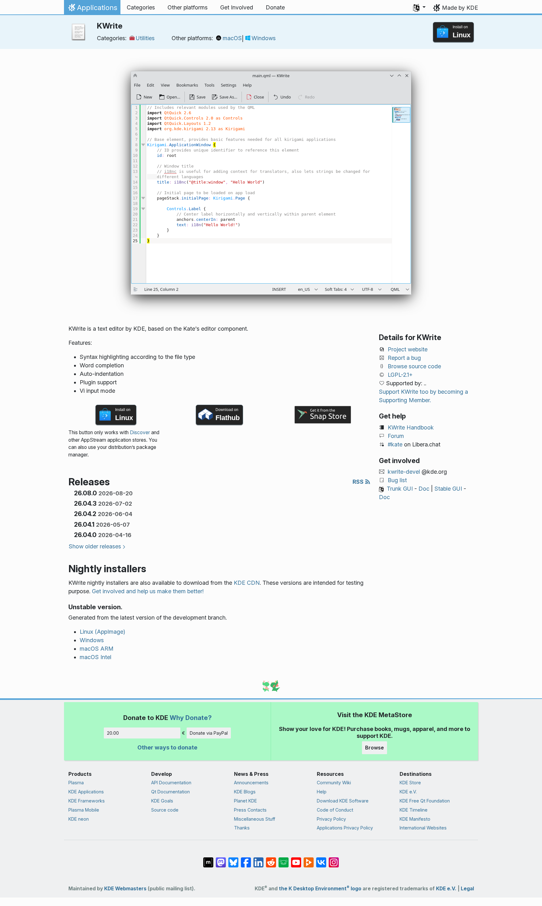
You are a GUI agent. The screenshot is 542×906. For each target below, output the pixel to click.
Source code (164, 810)
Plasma (76, 782)
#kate (395, 444)
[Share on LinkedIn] (258, 859)
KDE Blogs (245, 791)
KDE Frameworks (86, 800)
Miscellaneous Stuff (254, 819)
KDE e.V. (408, 791)
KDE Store (410, 782)
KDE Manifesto (415, 819)
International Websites (423, 827)
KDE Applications (86, 791)
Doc (423, 488)
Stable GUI (448, 488)
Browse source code (414, 366)
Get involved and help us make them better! (148, 591)
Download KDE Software (343, 800)
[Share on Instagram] (334, 859)
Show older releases (95, 546)
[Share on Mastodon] (221, 859)
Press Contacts (250, 810)
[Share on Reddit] (271, 859)
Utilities (145, 38)
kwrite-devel (404, 471)
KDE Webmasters (125, 889)
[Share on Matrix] (208, 859)
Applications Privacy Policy (345, 827)
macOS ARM (97, 648)
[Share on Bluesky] (233, 859)
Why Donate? (191, 718)
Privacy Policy (331, 819)
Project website (408, 349)
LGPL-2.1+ (400, 374)
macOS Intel (95, 657)
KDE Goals (162, 800)
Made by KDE (460, 7)
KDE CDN (247, 582)
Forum (396, 436)
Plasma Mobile (83, 810)
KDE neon (78, 819)
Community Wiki (334, 782)
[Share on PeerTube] (309, 859)
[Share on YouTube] (296, 859)
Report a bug (404, 357)
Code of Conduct (335, 810)
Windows (264, 38)
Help (322, 791)
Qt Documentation (170, 791)
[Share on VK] (321, 859)
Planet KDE (245, 800)
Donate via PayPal (209, 733)
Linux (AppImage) (102, 631)
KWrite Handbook (411, 427)
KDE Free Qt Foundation (425, 800)
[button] (419, 7)
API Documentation (171, 782)
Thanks (242, 827)
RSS (359, 481)
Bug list (397, 480)
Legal (467, 889)
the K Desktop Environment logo (320, 889)
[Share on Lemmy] (284, 859)
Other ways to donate (167, 747)
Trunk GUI (400, 488)
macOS (232, 38)
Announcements (251, 782)
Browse (374, 747)
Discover (140, 432)
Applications (92, 9)
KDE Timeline (414, 810)
